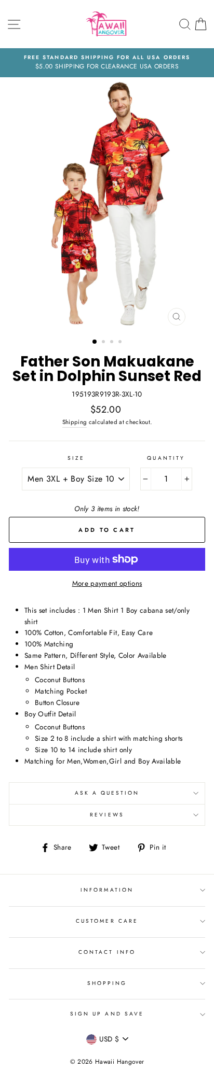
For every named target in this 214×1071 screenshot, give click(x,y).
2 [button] (104, 342)
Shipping (74, 422)
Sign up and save (107, 1014)
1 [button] (95, 342)
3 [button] (112, 342)
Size (76, 458)
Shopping (107, 983)
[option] (107, 62)
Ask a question (107, 793)
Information (107, 890)
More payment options (107, 583)
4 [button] (121, 342)
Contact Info (107, 952)
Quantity (165, 458)
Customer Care (107, 921)
